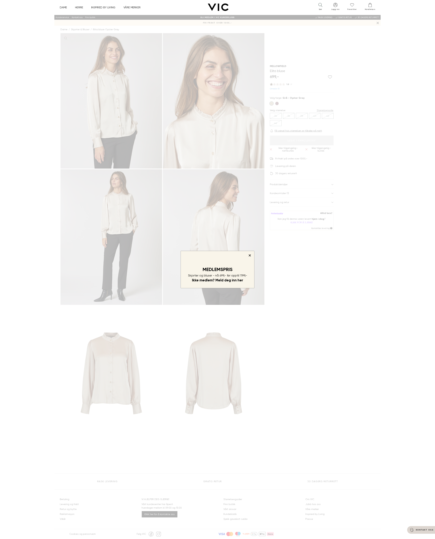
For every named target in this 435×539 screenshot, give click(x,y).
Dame (63, 7)
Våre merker (132, 7)
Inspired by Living (103, 7)
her (240, 280)
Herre (79, 7)
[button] (320, 7)
